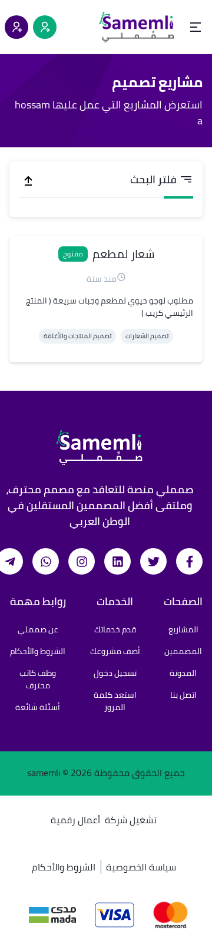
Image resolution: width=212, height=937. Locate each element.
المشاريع (183, 629)
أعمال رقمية (75, 820)
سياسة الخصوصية (141, 867)
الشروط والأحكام (37, 651)
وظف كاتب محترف (37, 679)
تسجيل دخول (115, 673)
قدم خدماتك (115, 629)
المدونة (183, 673)
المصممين (183, 651)
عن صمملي (38, 629)
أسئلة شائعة (37, 707)
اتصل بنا (183, 694)
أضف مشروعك (115, 651)
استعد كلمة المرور (115, 701)
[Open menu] (195, 27)
